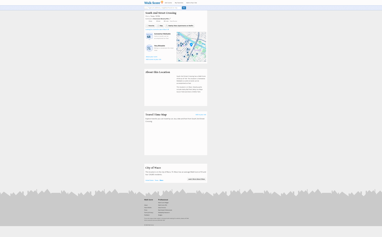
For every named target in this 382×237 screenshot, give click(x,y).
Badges (160, 215)
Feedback (147, 215)
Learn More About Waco (196, 179)
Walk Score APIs (162, 205)
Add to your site (201, 115)
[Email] (151, 202)
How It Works (148, 207)
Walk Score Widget (163, 202)
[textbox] (164, 7)
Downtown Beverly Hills (161, 19)
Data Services (162, 207)
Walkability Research (164, 212)
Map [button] (161, 26)
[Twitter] (145, 202)
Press (145, 210)
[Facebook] (148, 202)
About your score (151, 57)
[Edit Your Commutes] (170, 18)
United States (149, 180)
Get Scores (168, 3)
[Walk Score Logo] (153, 2)
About (146, 205)
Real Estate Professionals (165, 210)
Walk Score (148, 200)
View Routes (173, 21)
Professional (163, 200)
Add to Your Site (191, 3)
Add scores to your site (153, 59)
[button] (145, 7)
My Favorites (179, 3)
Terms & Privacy (148, 212)
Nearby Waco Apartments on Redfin (180, 26)
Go (184, 8)
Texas (156, 180)
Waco (147, 16)
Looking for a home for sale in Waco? (156, 29)
